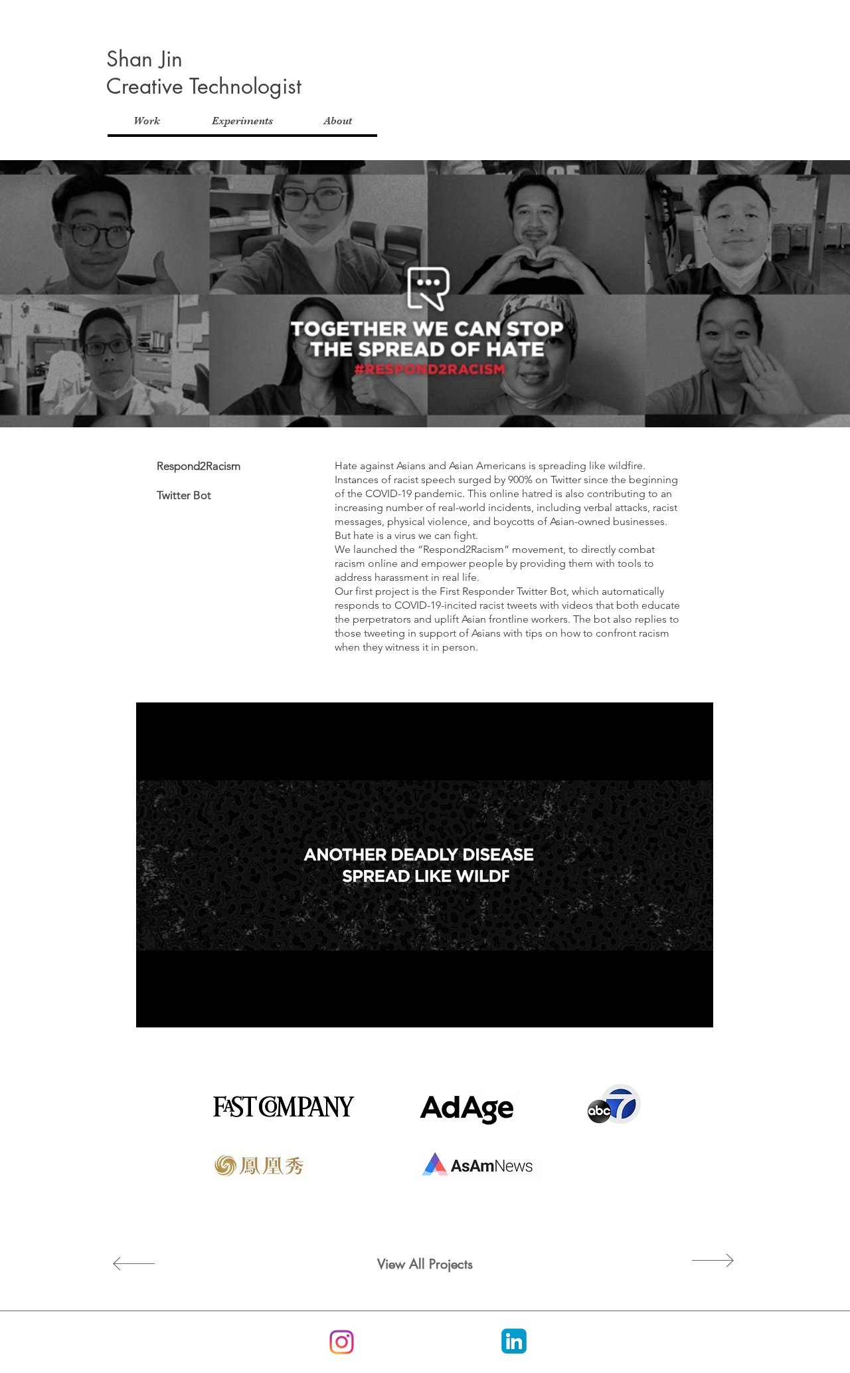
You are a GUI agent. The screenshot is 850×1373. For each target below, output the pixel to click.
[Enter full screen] (695, 1009)
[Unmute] (176, 1009)
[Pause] (153, 1009)
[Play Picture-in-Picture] (672, 1009)
